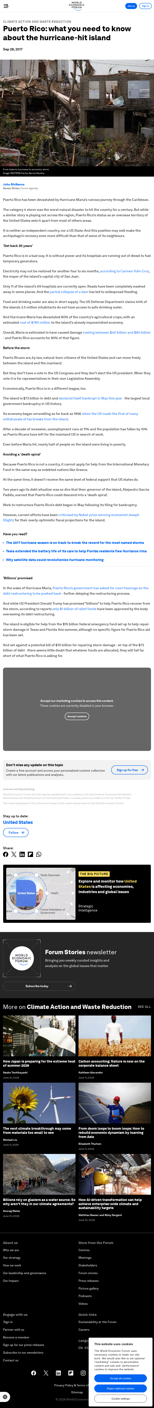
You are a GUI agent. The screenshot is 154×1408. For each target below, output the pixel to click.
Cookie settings (121, 1398)
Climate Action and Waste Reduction (37, 22)
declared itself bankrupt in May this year (90, 398)
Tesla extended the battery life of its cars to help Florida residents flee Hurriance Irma (76, 551)
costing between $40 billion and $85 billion (117, 332)
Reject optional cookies (120, 1388)
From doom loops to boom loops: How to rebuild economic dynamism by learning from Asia (111, 1132)
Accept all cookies (120, 1378)
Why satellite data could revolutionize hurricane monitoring (54, 560)
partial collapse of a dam (69, 292)
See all (144, 1007)
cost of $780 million (35, 322)
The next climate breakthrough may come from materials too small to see (37, 1130)
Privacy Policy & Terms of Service (77, 1385)
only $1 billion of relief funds (74, 609)
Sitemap (77, 1392)
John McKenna (13, 184)
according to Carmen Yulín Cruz (124, 271)
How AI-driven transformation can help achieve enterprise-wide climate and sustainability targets (110, 1204)
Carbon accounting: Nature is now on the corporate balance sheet (112, 1063)
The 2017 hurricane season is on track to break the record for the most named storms (75, 543)
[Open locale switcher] (5, 1397)
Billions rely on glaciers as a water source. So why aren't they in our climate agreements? (39, 1202)
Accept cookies (77, 716)
